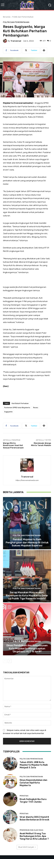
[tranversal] (5, 41)
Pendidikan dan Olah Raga (31, 830)
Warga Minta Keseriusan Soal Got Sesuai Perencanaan (13, 445)
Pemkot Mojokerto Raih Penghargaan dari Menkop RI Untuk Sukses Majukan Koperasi (27, 542)
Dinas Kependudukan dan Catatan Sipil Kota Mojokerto (33, 783)
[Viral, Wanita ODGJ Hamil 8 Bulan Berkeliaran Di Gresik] (10, 817)
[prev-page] (5, 661)
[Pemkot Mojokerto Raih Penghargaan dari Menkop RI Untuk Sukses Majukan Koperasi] (27, 523)
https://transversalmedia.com (27, 480)
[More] (44, 50)
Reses (35, 407)
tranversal (15, 41)
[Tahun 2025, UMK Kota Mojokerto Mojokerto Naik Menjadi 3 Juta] (10, 763)
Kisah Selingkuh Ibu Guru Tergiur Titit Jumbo (33, 800)
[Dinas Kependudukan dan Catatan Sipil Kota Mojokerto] (10, 781)
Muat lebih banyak (26, 847)
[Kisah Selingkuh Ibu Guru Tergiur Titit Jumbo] (10, 799)
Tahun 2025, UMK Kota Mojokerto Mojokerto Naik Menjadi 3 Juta (34, 765)
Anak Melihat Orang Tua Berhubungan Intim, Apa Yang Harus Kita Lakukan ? (34, 836)
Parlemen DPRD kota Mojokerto (17, 407)
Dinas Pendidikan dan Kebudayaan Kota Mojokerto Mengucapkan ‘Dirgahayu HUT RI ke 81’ (27, 648)
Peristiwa (24, 796)
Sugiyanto (8, 411)
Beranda (6, 17)
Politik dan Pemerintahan (22, 17)
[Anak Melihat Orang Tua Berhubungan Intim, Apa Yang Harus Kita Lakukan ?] (10, 835)
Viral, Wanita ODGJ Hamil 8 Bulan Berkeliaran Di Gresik (34, 818)
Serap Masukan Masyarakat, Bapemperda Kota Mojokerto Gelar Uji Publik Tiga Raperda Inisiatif (27, 595)
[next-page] (10, 661)
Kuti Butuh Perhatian (20, 403)
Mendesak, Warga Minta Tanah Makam (41, 444)
